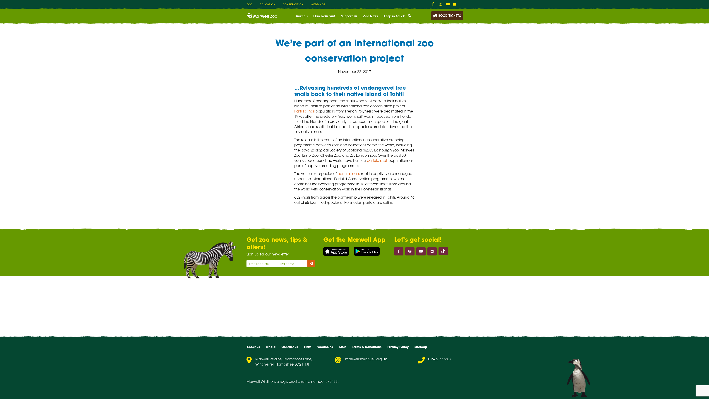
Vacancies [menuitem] (325, 347)
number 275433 (324, 381)
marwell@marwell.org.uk (366, 359)
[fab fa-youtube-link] (447, 4)
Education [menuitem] (267, 4)
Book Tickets (450, 16)
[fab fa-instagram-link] (440, 4)
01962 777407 (439, 359)
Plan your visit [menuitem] (324, 16)
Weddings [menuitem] (318, 4)
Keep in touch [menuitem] (394, 16)
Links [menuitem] (307, 347)
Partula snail (304, 111)
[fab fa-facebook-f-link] (433, 4)
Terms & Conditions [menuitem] (366, 347)
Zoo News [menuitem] (370, 16)
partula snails (348, 173)
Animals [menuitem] (302, 16)
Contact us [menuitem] (289, 347)
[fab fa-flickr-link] (454, 4)
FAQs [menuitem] (342, 347)
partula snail (377, 160)
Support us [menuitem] (349, 16)
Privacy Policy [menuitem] (398, 347)
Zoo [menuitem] (249, 4)
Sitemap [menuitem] (421, 347)
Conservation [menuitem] (293, 4)
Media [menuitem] (270, 347)
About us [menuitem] (253, 347)
